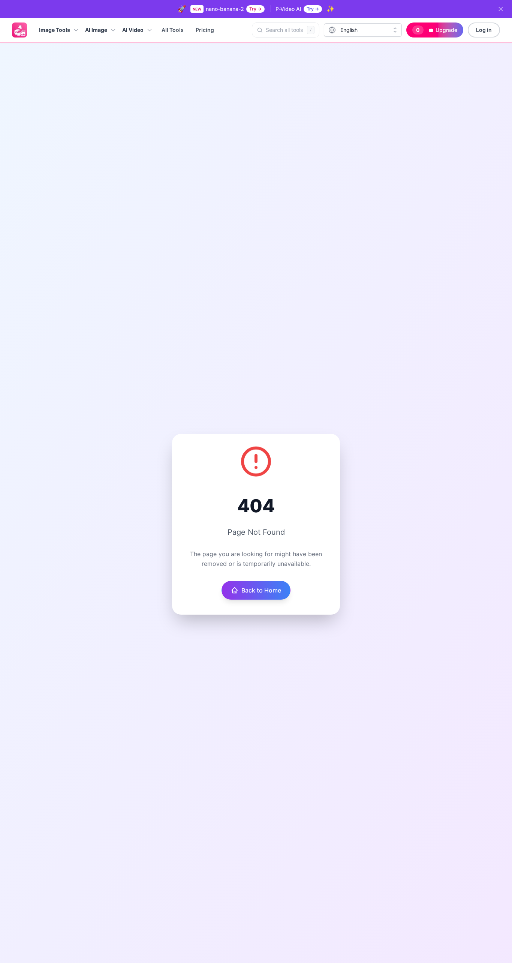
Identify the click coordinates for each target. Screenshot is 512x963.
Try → (255, 9)
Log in (484, 30)
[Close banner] (501, 9)
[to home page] (19, 30)
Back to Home (261, 590)
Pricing (205, 30)
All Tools (173, 30)
